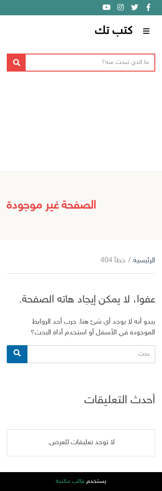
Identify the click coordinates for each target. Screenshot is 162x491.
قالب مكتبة (70, 481)
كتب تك (114, 31)
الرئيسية (144, 261)
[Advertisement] (81, 125)
